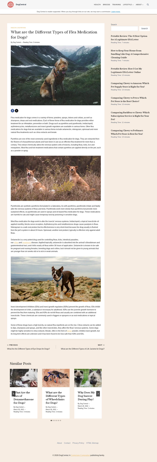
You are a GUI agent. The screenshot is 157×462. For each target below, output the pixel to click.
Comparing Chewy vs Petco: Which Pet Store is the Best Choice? (128, 99)
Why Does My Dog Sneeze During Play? (86, 396)
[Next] (98, 393)
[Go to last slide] (13, 393)
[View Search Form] (148, 5)
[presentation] (23, 378)
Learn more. (115, 11)
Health (97, 4)
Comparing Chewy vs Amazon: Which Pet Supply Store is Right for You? (130, 85)
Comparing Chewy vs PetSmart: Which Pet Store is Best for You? (127, 132)
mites (16, 242)
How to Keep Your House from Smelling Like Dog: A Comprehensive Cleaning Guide (130, 54)
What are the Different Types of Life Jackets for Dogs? (82, 347)
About (59, 443)
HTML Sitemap (92, 443)
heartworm (26, 242)
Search (114, 25)
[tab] (51, 420)
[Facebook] (12, 110)
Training (116, 4)
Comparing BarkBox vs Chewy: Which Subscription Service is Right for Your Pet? (130, 116)
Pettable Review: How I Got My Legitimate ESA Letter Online (126, 70)
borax (69, 331)
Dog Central (17, 42)
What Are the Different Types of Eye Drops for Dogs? (28, 347)
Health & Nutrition (18, 27)
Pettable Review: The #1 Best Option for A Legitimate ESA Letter (129, 38)
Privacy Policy (78, 443)
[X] (16, 110)
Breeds (106, 4)
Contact (67, 443)
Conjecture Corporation (80, 455)
